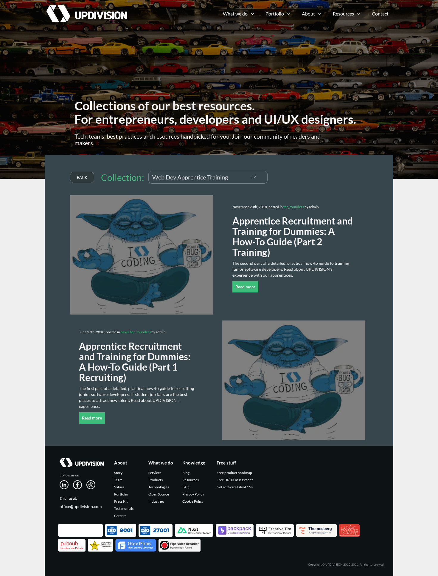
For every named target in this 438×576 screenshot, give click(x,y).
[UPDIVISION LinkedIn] (66, 484)
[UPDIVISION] (86, 7)
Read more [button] (245, 286)
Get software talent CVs (235, 487)
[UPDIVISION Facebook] (79, 484)
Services (154, 472)
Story (118, 472)
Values (119, 487)
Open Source (158, 494)
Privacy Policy (193, 494)
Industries (156, 501)
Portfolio (121, 494)
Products (155, 480)
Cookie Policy (193, 501)
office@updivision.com (81, 506)
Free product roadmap (234, 472)
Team (118, 480)
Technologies (158, 487)
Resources (190, 480)
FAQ (186, 487)
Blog (186, 472)
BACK (82, 177)
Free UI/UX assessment (235, 480)
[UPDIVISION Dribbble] (93, 484)
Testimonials (123, 508)
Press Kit (121, 501)
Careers (120, 515)
